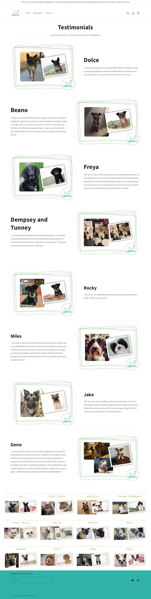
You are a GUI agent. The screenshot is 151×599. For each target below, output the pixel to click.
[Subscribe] (50, 580)
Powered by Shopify (31, 595)
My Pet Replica (19, 595)
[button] (38, 13)
